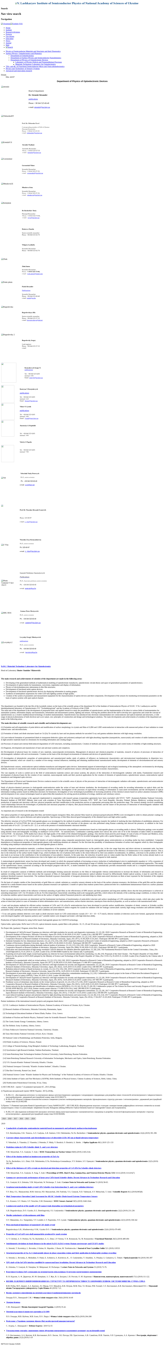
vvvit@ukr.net (30, 485)
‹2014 (33, 1119)
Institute (9, 30)
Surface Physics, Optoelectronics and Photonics (24, 53)
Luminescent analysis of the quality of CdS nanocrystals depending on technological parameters (45, 1206)
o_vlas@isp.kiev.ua (31, 522)
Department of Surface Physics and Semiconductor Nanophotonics (36, 58)
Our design (10, 36)
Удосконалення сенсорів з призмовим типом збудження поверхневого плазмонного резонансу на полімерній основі (55, 1331)
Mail (7, 45)
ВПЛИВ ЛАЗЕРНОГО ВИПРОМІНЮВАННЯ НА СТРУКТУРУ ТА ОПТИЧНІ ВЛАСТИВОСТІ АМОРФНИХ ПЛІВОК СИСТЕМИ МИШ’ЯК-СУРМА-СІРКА (75, 1281)
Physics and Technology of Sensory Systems (23, 69)
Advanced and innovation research (19, 71)
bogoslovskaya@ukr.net (35, 320)
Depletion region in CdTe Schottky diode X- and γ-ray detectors (32, 1147)
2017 (15, 1119)
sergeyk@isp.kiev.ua (36, 378)
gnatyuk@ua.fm (30, 588)
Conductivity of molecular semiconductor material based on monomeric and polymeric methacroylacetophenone (51, 1128)
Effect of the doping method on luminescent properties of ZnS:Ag (32, 1157)
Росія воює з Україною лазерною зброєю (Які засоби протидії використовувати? (40, 1321)
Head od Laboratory (8, 670)
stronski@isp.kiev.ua (42, 107)
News (8, 41)
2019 (4, 1119)
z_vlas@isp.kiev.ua (32, 551)
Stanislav (26, 670)
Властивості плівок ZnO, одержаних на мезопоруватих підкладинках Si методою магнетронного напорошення (54, 1272)
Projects (9, 34)
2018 (9, 1119)
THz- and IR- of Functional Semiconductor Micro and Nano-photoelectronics (35, 66)
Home (8, 28)
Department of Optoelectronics (22, 56)
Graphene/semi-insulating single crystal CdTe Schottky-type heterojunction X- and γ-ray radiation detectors (50, 1187)
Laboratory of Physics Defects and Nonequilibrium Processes (38, 62)
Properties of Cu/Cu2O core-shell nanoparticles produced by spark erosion (36, 1234)
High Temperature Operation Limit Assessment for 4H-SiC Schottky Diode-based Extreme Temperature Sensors (51, 1196)
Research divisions (13, 32)
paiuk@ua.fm (31, 298)
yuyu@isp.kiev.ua (33, 218)
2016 (21, 1119)
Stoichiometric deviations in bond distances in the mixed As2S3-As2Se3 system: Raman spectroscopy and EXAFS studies (55, 1244)
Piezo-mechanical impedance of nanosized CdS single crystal (30, 1225)
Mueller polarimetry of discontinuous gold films (25, 1215)
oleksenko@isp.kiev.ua (34, 133)
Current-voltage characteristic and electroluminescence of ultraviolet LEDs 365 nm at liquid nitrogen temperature (52, 1138)
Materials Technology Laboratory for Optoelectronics (35, 64)
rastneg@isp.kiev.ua (33, 623)
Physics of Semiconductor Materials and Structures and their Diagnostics (33, 51)
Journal (8, 43)
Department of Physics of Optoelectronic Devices (29, 60)
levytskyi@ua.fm (31, 652)
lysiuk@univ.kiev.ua (31, 418)
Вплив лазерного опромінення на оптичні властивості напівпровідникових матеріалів (43, 1293)
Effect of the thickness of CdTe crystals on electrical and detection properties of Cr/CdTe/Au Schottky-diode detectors (53, 1168)
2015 (27, 1119)
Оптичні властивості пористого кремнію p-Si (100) (27, 1312)
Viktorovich (35, 670)
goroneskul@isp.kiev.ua (35, 173)
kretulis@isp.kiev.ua (34, 152)
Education (9, 39)
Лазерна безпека (13, 1302)
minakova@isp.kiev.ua (34, 195)
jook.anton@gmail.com (35, 274)
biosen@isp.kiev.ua (31, 401)
